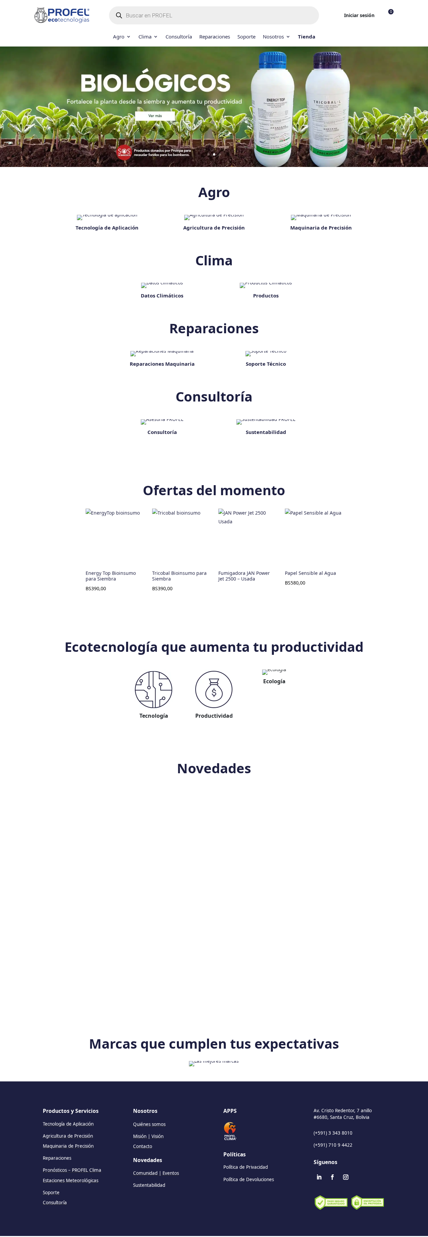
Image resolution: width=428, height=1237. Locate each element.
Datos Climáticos (162, 295)
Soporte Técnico (266, 363)
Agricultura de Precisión (214, 227)
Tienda (306, 37)
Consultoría (179, 37)
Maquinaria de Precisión (321, 227)
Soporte (246, 37)
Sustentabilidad (266, 432)
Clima (144, 37)
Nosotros (273, 37)
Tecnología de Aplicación (107, 227)
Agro (118, 37)
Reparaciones (214, 37)
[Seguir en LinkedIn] (319, 1177)
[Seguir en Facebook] (332, 1177)
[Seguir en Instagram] (345, 1177)
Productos (266, 295)
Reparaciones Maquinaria (162, 363)
